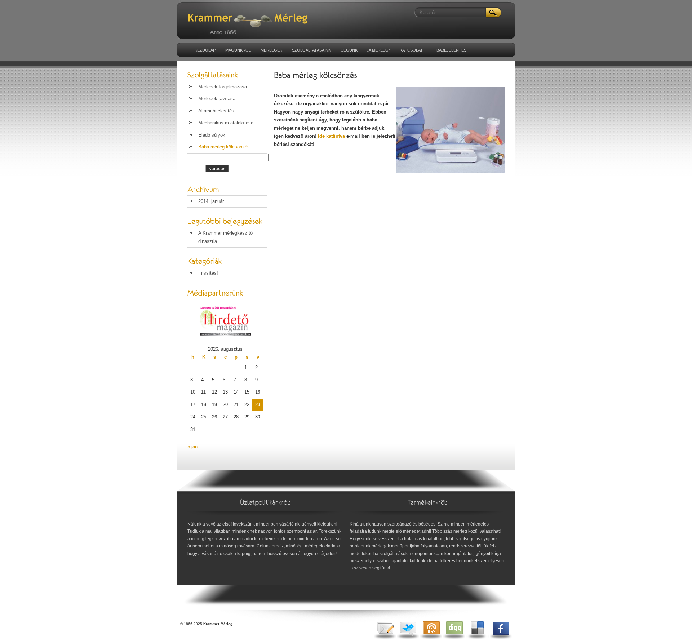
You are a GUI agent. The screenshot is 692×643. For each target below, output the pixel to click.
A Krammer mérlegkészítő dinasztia (225, 237)
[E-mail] (385, 638)
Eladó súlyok (211, 135)
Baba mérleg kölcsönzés (224, 147)
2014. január (211, 201)
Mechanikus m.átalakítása (225, 122)
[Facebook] (501, 638)
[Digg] (454, 638)
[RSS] (431, 638)
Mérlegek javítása (216, 98)
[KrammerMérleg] (275, 14)
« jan (192, 446)
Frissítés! (208, 273)
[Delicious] (477, 638)
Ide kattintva (331, 136)
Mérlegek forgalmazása (222, 86)
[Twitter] (408, 638)
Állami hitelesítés (216, 111)
